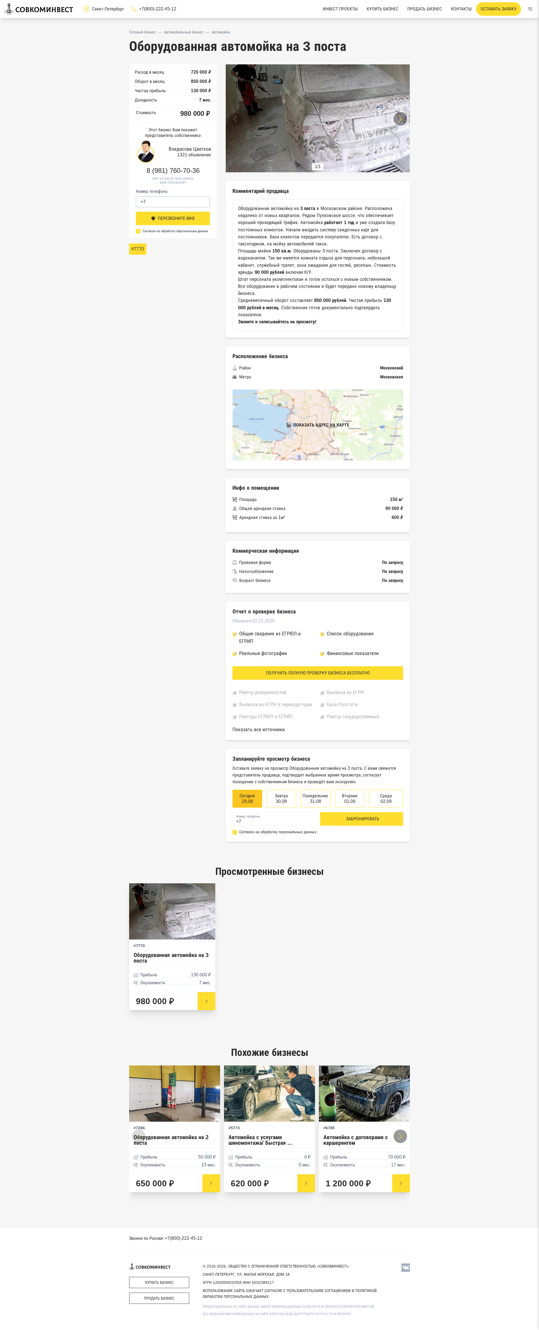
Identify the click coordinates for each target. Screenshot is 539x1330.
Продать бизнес (424, 8)
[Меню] (530, 9)
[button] (400, 119)
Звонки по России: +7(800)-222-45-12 (165, 1238)
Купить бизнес (382, 8)
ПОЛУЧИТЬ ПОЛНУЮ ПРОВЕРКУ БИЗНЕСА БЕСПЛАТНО (318, 672)
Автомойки (221, 32)
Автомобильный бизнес (183, 32)
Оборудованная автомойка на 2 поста (171, 1140)
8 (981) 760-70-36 (173, 170)
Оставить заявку (499, 8)
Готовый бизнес (142, 32)
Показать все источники (258, 729)
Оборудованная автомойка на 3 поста (171, 958)
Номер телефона (151, 191)
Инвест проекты (340, 8)
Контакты (461, 8)
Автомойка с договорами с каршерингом (355, 1140)
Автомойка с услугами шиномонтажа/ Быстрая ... (261, 1140)
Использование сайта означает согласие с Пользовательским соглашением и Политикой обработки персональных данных (290, 1293)
